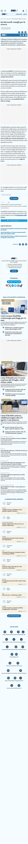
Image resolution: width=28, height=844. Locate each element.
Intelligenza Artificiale (8, 485)
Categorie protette (9, 300)
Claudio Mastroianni (6, 27)
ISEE (3, 593)
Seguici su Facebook (15, 281)
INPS (3, 550)
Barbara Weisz (23, 513)
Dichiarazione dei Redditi (7, 522)
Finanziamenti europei (7, 436)
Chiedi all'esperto (14, 615)
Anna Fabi (24, 584)
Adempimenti (7, 400)
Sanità (3, 565)
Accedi (25, 14)
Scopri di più (19, 14)
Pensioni (4, 508)
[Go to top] (25, 839)
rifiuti (3, 448)
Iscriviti (14, 271)
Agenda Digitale (8, 362)
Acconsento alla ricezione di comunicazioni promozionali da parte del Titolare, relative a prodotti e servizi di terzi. (14, 206)
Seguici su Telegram (14, 220)
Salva (23, 35)
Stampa (20, 35)
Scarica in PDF (26, 35)
